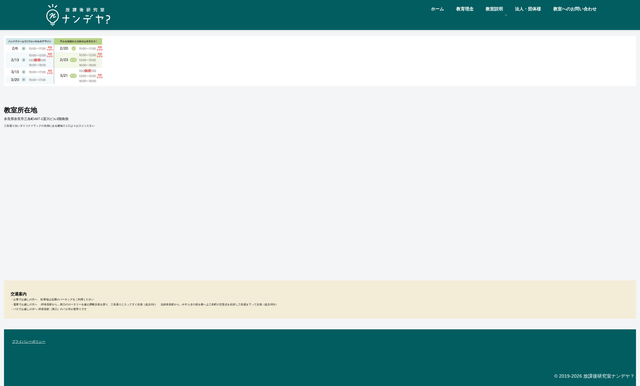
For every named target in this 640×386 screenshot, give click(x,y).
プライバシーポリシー (28, 341)
